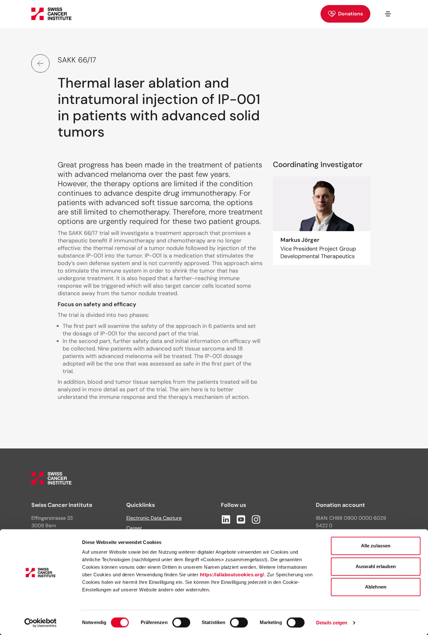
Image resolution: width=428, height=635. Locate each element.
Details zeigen (331, 622)
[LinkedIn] (226, 519)
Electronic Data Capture (154, 518)
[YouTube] (241, 519)
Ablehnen (375, 586)
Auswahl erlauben (376, 566)
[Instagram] (256, 519)
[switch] (181, 622)
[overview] (40, 63)
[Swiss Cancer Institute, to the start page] (51, 14)
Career (134, 528)
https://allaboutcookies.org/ (232, 574)
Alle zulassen (375, 545)
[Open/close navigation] (388, 14)
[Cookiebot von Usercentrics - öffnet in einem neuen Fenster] (40, 622)
